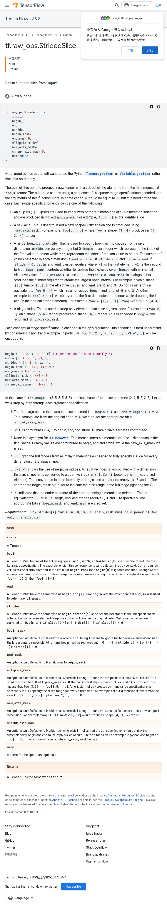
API (27, 35)
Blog (8, 833)
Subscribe (73, 886)
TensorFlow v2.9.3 (22, 19)
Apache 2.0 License (64, 799)
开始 (150, 50)
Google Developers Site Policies (122, 799)
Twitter (10, 847)
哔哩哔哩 (11, 854)
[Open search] (117, 5)
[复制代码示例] (158, 106)
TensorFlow (12, 35)
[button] (83, 96)
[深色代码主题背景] (151, 106)
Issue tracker (95, 833)
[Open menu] (7, 5)
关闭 (130, 51)
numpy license (123, 804)
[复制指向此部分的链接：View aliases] (35, 96)
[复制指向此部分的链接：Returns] (22, 766)
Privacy (23, 877)
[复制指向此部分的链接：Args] (18, 527)
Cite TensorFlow (97, 861)
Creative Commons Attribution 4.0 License (123, 795)
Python (67, 35)
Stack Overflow (96, 847)
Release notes (96, 840)
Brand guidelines (97, 854)
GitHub (9, 840)
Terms (9, 877)
